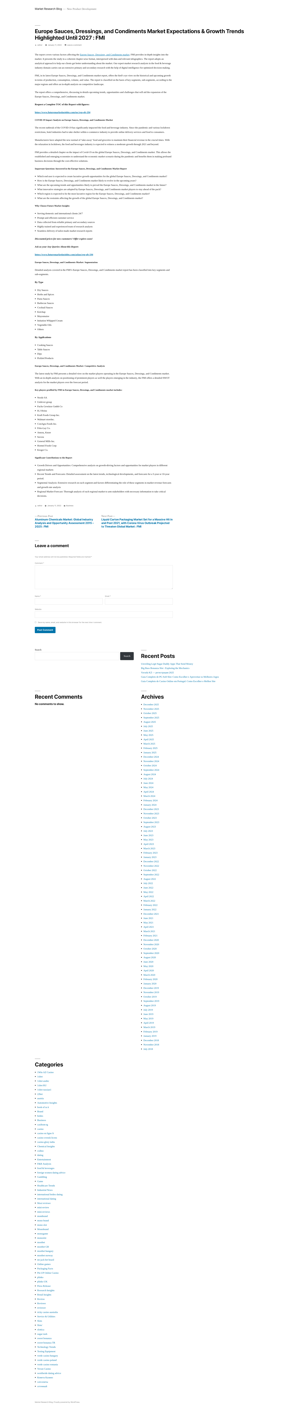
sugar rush (42, 1334)
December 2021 (151, 913)
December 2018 (151, 1040)
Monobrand (43, 1229)
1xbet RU (42, 1085)
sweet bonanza (44, 1338)
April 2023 (148, 844)
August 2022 (149, 879)
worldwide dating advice (49, 1373)
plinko (40, 1277)
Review (41, 1299)
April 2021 (148, 926)
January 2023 (149, 857)
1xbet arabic (43, 1081)
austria (40, 1098)
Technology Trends (46, 1347)
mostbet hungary (45, 1251)
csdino (40, 1150)
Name (38, 596)
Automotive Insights (47, 1102)
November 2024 (151, 761)
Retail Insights (44, 1294)
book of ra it (43, 1107)
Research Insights (46, 1290)
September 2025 (151, 717)
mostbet (41, 1242)
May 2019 (148, 1018)
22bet (40, 1094)
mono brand (43, 1220)
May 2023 (148, 839)
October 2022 (150, 870)
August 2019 (149, 1005)
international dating (46, 1198)
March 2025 (149, 743)
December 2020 (151, 940)
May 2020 (148, 966)
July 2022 (148, 883)
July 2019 (148, 1009)
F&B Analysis (44, 1163)
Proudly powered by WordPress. (67, 1402)
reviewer (41, 1307)
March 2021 (149, 931)
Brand (40, 1111)
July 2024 (148, 778)
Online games (44, 1264)
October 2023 (150, 817)
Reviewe (41, 1303)
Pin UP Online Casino (48, 1272)
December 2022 (151, 861)
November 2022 (151, 865)
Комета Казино (45, 1377)
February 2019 (150, 1031)
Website (38, 609)
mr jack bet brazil (45, 1259)
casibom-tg (42, 1124)
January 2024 (149, 804)
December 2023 (151, 809)
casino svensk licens (47, 1137)
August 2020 (149, 957)
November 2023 (151, 813)
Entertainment (44, 1159)
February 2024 (150, 800)
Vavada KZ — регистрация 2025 (157, 672)
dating (40, 1155)
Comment (39, 563)
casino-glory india (46, 1142)
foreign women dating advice (51, 1172)
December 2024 (151, 756)
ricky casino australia (47, 1312)
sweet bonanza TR (46, 1342)
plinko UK (42, 1281)
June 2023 (148, 835)
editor (39, 45)
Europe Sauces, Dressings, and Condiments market (104, 54)
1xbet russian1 (44, 1089)
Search (38, 649)
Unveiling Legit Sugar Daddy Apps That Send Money (167, 663)
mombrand (42, 1216)
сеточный (42, 1386)
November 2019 (151, 992)
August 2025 (149, 721)
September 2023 (151, 822)
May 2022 (148, 892)
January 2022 (149, 909)
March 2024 (149, 796)
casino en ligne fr (45, 1133)
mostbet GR (43, 1246)
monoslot (41, 1237)
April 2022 (148, 896)
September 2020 (151, 953)
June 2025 (148, 730)
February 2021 (150, 935)
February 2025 (150, 748)
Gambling (42, 1176)
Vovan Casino (44, 1368)
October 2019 (150, 996)
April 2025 (148, 739)
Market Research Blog (48, 8)
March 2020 (149, 974)
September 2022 (151, 874)
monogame (42, 1233)
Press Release (44, 1286)
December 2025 (151, 704)
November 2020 (151, 944)
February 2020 (150, 979)
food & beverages (45, 1168)
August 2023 (149, 826)
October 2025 (150, 713)
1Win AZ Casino (45, 1072)
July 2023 (148, 831)
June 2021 (148, 918)
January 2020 (149, 983)
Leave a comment (74, 45)
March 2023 (149, 848)
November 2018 (151, 1044)
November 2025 (151, 708)
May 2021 (148, 922)
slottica (40, 1329)
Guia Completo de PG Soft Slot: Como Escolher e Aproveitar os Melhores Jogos (180, 676)
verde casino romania (47, 1364)
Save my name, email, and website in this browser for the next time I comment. (70, 622)
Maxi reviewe (44, 1203)
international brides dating (50, 1194)
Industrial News (45, 1190)
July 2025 (148, 726)
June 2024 (148, 783)
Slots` (40, 1325)
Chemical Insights (46, 1146)
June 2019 (148, 1014)
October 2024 (150, 765)
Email (108, 596)
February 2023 (150, 852)
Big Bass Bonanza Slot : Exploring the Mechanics (165, 668)
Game (40, 1181)
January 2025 (149, 752)
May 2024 (148, 787)
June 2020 (148, 961)
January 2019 (149, 1035)
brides (40, 1115)
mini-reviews (43, 1211)
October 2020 (150, 948)
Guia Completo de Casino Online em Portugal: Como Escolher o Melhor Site (178, 681)
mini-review (43, 1207)
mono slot (42, 1225)
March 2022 (149, 900)
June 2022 (148, 887)
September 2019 (151, 1001)
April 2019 (148, 1022)
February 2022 (150, 905)
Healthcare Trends (46, 1185)
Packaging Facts (45, 1268)
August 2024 (149, 774)
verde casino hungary (47, 1355)
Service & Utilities (46, 1316)
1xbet (40, 1076)
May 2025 (148, 735)
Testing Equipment (46, 1351)
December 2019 (151, 988)
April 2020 (148, 970)
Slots (39, 1320)
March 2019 (149, 1027)
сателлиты (42, 1381)
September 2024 (151, 769)
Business (69, 506)
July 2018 (148, 1049)
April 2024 (148, 791)
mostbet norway (45, 1255)
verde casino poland (47, 1360)
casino (40, 1129)
